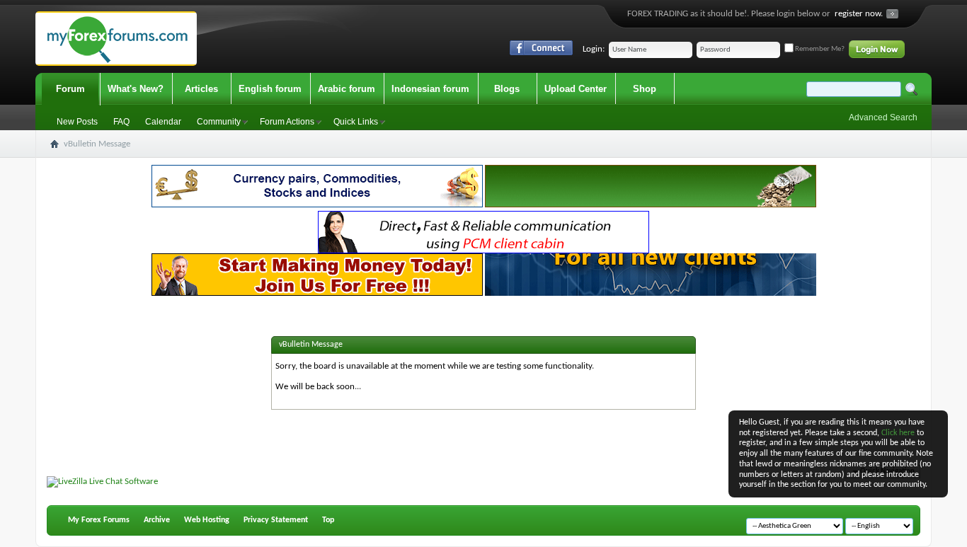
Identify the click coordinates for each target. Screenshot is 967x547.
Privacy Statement (276, 520)
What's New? (136, 89)
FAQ (121, 122)
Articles (201, 89)
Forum (70, 89)
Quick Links (355, 122)
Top (328, 520)
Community (219, 122)
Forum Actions (287, 122)
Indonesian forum (430, 89)
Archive (157, 520)
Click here (898, 433)
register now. (859, 13)
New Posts (77, 122)
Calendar (163, 122)
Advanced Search (883, 117)
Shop (644, 89)
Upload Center (575, 89)
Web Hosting (206, 520)
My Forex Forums (99, 520)
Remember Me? (819, 49)
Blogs (507, 89)
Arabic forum (346, 89)
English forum (270, 89)
